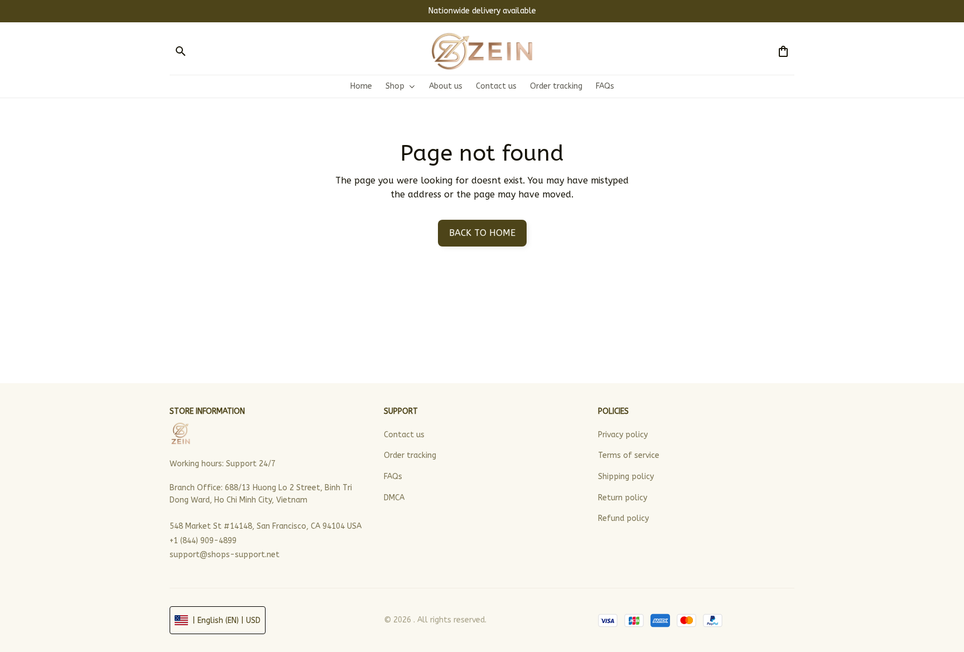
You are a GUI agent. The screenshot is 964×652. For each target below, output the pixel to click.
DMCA (394, 498)
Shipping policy (626, 476)
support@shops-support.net (224, 554)
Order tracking (410, 455)
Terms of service (628, 455)
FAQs (393, 476)
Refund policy (623, 518)
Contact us (404, 435)
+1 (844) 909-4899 (203, 540)
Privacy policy (623, 435)
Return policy (622, 498)
